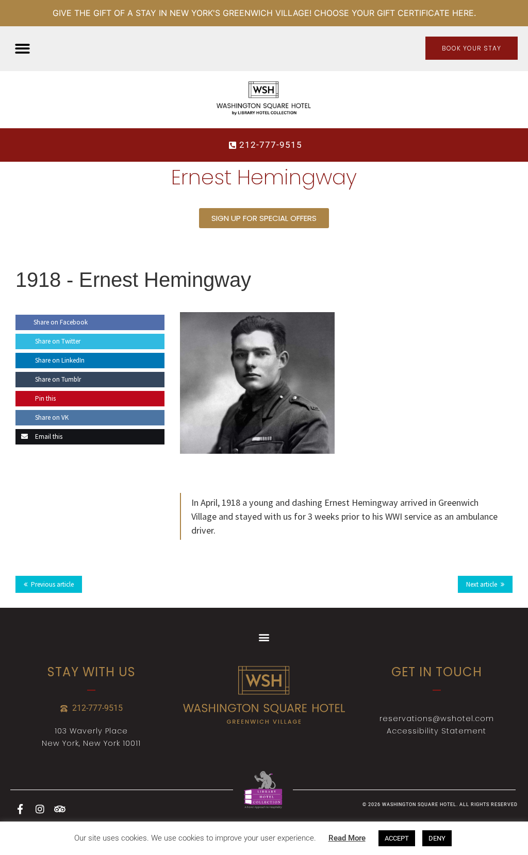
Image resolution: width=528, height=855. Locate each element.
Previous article (52, 584)
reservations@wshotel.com (437, 718)
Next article (481, 584)
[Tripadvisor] (59, 808)
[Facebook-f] (20, 808)
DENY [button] (437, 838)
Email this (48, 436)
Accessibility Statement (436, 731)
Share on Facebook (61, 322)
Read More (347, 838)
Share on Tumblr (57, 379)
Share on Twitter (57, 341)
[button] (22, 49)
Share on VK (51, 417)
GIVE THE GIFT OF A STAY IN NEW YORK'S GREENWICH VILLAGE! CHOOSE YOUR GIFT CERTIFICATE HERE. (264, 13)
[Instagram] (40, 808)
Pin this (45, 398)
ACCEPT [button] (397, 838)
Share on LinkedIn (59, 360)
